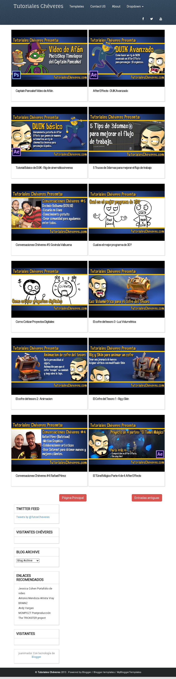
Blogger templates (104, 672)
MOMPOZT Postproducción (34, 613)
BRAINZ (23, 603)
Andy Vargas (26, 608)
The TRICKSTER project (32, 617)
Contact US (98, 6)
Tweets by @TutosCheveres (33, 517)
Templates (76, 6)
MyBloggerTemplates (129, 672)
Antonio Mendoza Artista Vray (36, 598)
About (116, 6)
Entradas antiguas (147, 498)
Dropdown (134, 6)
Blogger (36, 656)
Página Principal (73, 498)
